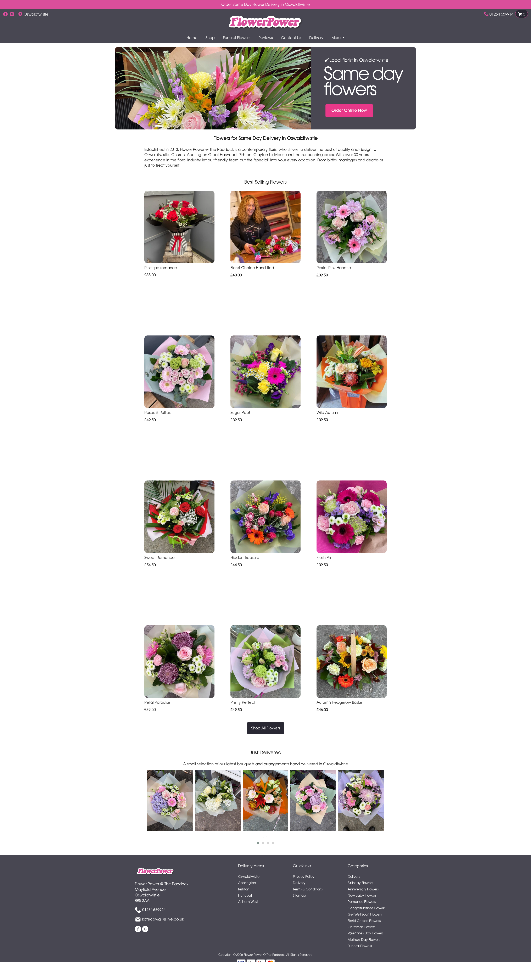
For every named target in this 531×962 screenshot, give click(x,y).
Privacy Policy (303, 876)
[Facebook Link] (5, 14)
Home (191, 37)
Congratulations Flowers (366, 908)
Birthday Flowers (360, 883)
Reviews (265, 37)
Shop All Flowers (265, 728)
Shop (210, 37)
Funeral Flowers (236, 37)
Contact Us (291, 37)
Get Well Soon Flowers (365, 914)
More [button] (336, 37)
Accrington (247, 883)
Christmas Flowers (361, 927)
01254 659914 (501, 14)
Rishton (243, 889)
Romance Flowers (362, 902)
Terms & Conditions (308, 889)
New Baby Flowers (362, 895)
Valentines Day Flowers (365, 933)
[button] (258, 843)
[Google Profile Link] (12, 14)
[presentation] (263, 837)
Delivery (316, 37)
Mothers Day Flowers (364, 940)
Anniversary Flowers (363, 889)
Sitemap (299, 895)
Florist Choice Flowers (364, 921)
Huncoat (245, 895)
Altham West (248, 902)
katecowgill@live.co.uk (163, 919)
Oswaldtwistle (248, 876)
